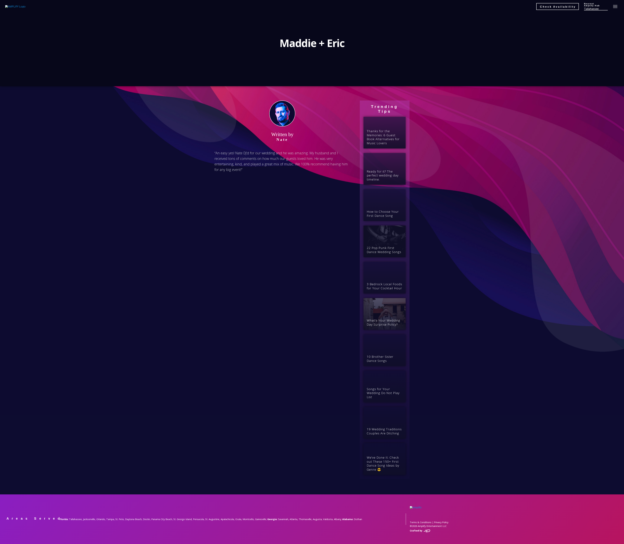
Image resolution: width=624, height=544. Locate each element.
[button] (596, 6)
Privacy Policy (441, 522)
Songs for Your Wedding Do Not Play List (383, 393)
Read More (386, 147)
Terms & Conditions (420, 522)
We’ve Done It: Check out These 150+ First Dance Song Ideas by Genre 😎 (383, 464)
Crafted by (416, 530)
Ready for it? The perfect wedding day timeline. (383, 175)
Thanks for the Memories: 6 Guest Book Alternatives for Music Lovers (383, 137)
